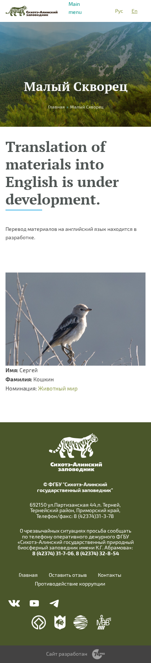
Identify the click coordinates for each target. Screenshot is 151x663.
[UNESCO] (39, 622)
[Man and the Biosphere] (104, 622)
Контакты (109, 575)
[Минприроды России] (81, 622)
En (134, 11)
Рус (119, 11)
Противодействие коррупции (70, 583)
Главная (28, 575)
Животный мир (58, 388)
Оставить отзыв (68, 575)
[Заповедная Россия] (60, 622)
